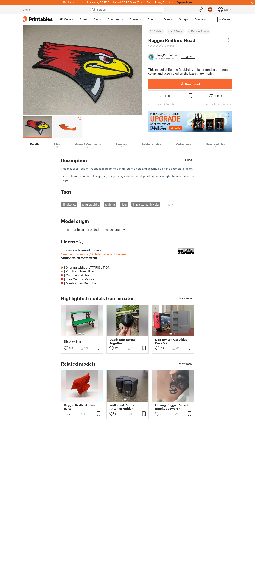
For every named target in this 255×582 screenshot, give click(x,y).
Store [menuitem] (83, 19)
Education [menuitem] (201, 19)
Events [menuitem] (167, 19)
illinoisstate (69, 204)
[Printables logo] (38, 19)
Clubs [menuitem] (97, 19)
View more (186, 298)
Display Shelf (73, 341)
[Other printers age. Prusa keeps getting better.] (190, 121)
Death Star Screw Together (122, 341)
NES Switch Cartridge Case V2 (171, 341)
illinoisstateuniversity (145, 204)
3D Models (157, 31)
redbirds (110, 204)
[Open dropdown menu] (228, 40)
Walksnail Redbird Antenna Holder (122, 406)
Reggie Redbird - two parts (79, 406)
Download (192, 84)
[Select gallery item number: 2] (83, 334)
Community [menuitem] (115, 19)
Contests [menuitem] (135, 19)
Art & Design (176, 31)
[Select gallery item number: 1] (79, 334)
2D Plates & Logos (200, 31)
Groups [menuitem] (183, 19)
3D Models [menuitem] (66, 19)
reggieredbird (90, 204)
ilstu (124, 204)
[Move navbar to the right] (211, 19)
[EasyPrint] (201, 9)
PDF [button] (190, 160)
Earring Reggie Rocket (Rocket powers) (171, 406)
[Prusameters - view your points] (210, 9)
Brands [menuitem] (152, 19)
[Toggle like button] (66, 348)
